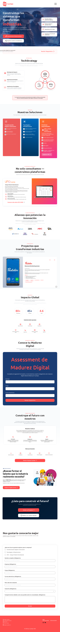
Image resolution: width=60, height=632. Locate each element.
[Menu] (55, 4)
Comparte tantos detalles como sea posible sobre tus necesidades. (25, 595)
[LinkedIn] (45, 622)
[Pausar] (56, 287)
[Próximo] (54, 260)
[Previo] (50, 260)
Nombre (7, 379)
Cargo (6, 385)
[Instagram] (43, 622)
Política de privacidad (46, 620)
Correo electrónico (9, 392)
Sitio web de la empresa (11, 582)
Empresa (10, 564)
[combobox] (30, 591)
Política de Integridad (53, 620)
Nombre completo (13, 558)
